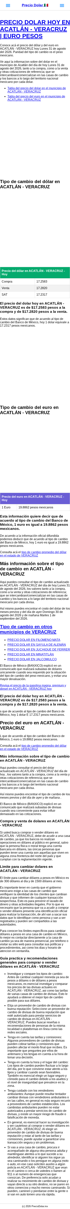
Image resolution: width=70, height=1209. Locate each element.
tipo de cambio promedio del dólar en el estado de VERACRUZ (33, 554)
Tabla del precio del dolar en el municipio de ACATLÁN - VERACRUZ (36, 90)
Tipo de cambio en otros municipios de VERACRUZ (28, 629)
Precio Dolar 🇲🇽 (35, 5)
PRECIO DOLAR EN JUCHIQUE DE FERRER (38, 649)
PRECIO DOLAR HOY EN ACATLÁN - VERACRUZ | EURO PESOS (35, 29)
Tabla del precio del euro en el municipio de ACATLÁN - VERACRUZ (36, 98)
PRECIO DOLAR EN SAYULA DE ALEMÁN (36, 644)
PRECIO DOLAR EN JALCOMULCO (32, 659)
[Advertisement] (35, 140)
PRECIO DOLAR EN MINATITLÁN (30, 654)
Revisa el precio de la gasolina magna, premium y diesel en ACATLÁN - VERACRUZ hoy (33, 687)
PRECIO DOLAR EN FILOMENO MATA (33, 639)
